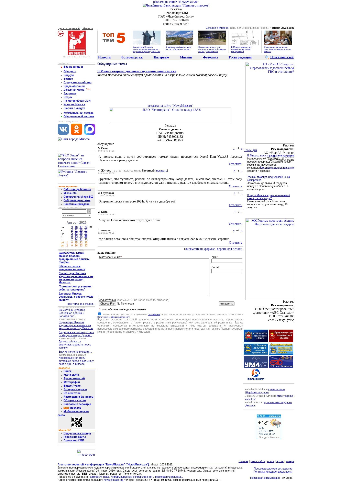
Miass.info (70, 193)
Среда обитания (74, 86)
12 (76, 233)
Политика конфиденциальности (272, 471)
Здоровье (70, 93)
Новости (104, 57)
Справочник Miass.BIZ (78, 196)
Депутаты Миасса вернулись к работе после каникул (75, 344)
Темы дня (250, 150)
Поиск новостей (282, 57)
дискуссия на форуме (200, 249)
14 (76, 239)
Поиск (68, 371)
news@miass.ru (113, 479)
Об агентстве (72, 393)
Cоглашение (154, 314)
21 (81, 239)
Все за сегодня (73, 66)
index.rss (75, 407)
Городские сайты (75, 436)
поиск (270, 461)
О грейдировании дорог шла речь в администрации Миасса (277, 49)
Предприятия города (77, 433)
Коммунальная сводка (78, 112)
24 (86, 227)
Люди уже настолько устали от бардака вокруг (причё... (76, 334)
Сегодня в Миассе (217, 27)
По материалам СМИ (77, 100)
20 (81, 236)
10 (76, 227)
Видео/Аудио (72, 385)
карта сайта (258, 461)
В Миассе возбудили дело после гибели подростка (178, 48)
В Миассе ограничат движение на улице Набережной (241, 49)
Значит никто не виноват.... (75, 351)
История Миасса (74, 104)
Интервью (161, 57)
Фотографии (72, 382)
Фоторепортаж (132, 57)
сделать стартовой (69, 28)
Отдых (68, 97)
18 (81, 230)
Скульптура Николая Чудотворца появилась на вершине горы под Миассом (146, 49)
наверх (290, 461)
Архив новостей (74, 378)
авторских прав (99, 476)
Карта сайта (71, 374)
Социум (69, 75)
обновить (87, 28)
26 (86, 233)
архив (280, 461)
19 (81, 233)
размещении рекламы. (169, 476)
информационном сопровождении (131, 476)
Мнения (186, 57)
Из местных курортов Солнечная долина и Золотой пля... (72, 313)
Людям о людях (74, 108)
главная (243, 461)
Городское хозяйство (77, 82)
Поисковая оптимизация (265, 477)
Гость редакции (240, 57)
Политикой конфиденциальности (113, 317)
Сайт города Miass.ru (77, 189)
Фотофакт (210, 57)
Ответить (235, 164)
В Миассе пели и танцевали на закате (270, 155)
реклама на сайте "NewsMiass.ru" (176, 1)
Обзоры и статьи (75, 400)
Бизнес (68, 78)
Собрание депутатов (77, 200)
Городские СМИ (74, 440)
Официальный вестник (79, 116)
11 (76, 230)
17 (81, 227)
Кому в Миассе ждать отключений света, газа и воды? (268, 197)
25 (86, 230)
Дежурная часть (74, 89)
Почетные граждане (76, 204)
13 (76, 236)
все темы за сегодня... (81, 303)
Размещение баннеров (78, 396)
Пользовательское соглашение (273, 468)
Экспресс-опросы (75, 389)
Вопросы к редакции (77, 404)
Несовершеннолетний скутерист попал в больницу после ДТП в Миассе (212, 49)
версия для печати (229, 249)
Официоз (70, 71)
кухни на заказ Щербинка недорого (265, 391)
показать (161, 170)
